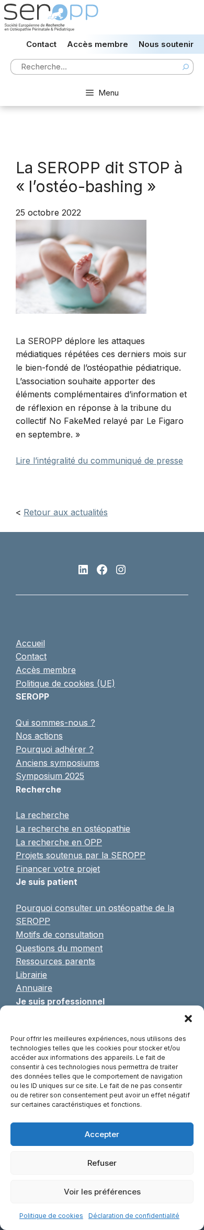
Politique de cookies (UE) (65, 683)
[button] (188, 1018)
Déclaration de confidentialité (133, 1216)
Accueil (30, 643)
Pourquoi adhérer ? (55, 749)
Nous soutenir (166, 44)
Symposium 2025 (50, 776)
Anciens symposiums (57, 763)
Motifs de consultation (60, 934)
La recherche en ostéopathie (73, 828)
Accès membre (97, 44)
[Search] (185, 67)
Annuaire (34, 988)
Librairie (31, 974)
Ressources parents (55, 961)
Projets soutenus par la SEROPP (80, 855)
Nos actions (39, 735)
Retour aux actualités (66, 512)
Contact (41, 44)
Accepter (102, 1134)
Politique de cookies (51, 1216)
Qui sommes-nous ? (55, 722)
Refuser (102, 1163)
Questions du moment (59, 948)
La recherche (42, 815)
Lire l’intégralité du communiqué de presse (99, 460)
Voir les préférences (102, 1192)
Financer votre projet (58, 869)
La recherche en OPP (59, 842)
